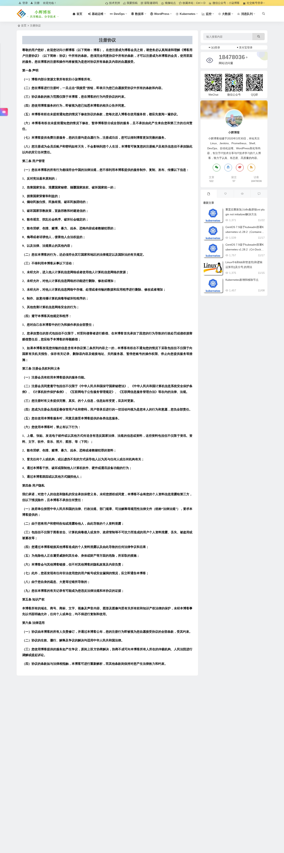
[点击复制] (228, 167)
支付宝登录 (246, 47)
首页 (23, 25)
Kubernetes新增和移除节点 (241, 279)
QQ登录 (215, 47)
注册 (37, 2)
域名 (44, 608)
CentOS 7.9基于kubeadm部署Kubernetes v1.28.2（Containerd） (244, 232)
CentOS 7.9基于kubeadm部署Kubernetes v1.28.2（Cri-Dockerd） (244, 249)
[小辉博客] (37, 14)
